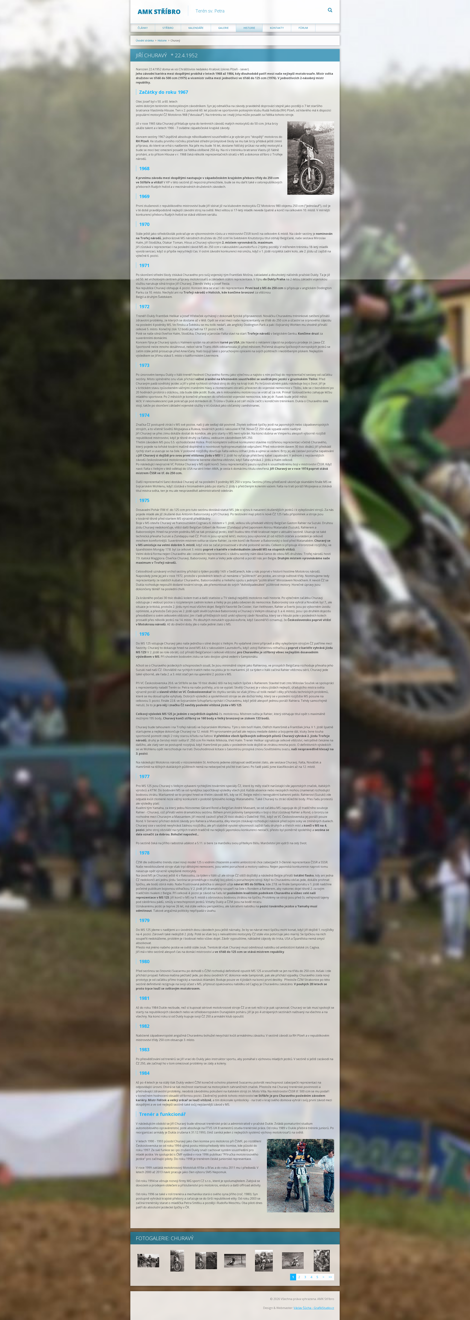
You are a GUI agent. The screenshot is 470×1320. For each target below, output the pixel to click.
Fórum (303, 28)
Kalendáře (195, 28)
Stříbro (167, 28)
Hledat (330, 10)
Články (143, 28)
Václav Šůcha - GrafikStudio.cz (314, 1308)
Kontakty (277, 28)
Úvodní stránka (145, 40)
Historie (249, 28)
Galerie (223, 28)
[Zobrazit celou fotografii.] (148, 1261)
